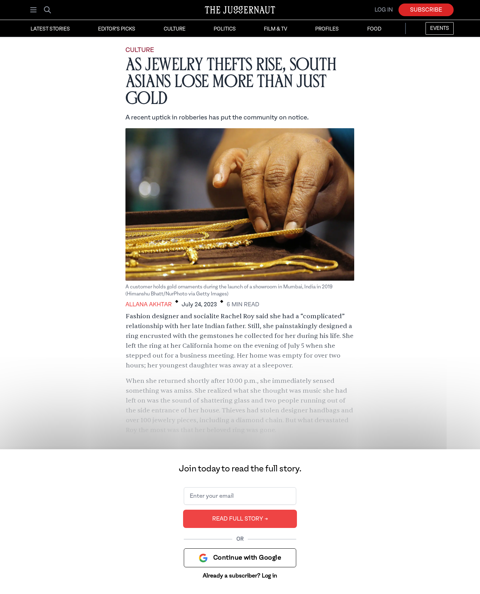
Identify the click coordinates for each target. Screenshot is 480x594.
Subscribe (426, 10)
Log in (384, 10)
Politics (225, 29)
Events (439, 28)
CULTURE (139, 50)
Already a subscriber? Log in (240, 576)
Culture (175, 29)
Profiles (327, 29)
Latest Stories (50, 29)
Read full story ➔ (240, 519)
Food (374, 29)
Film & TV (275, 29)
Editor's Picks (116, 29)
